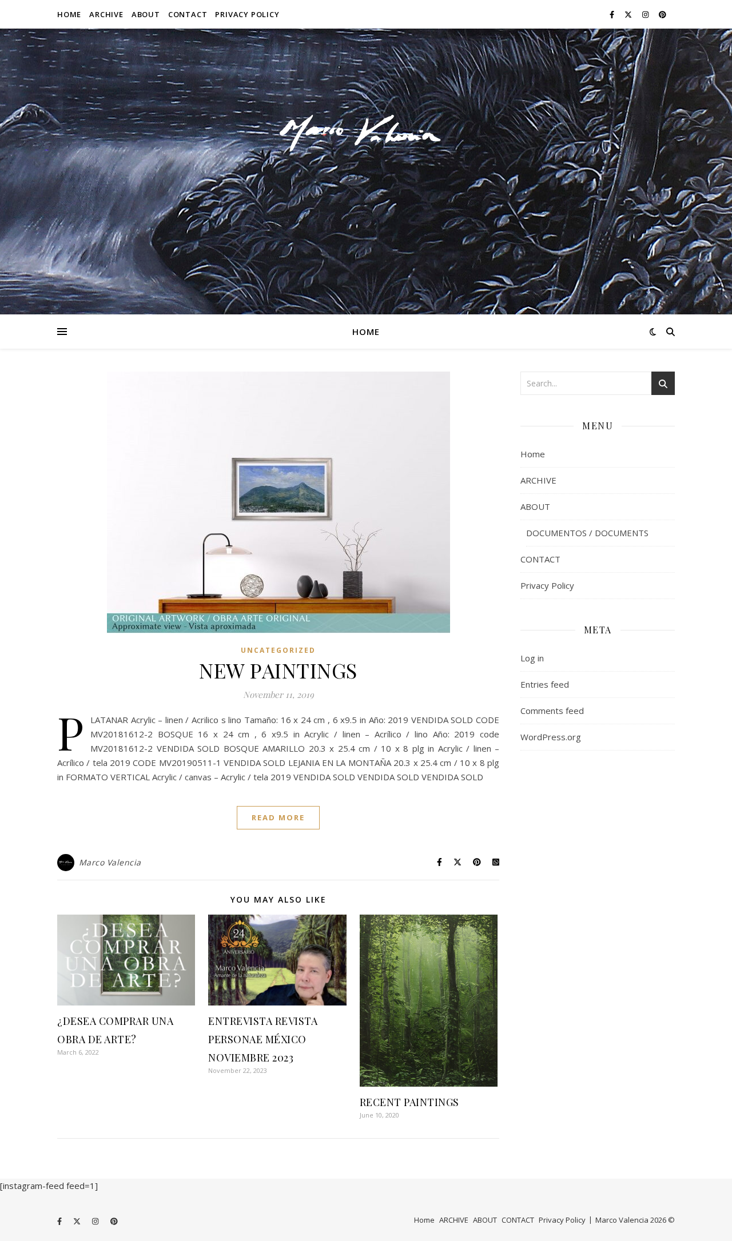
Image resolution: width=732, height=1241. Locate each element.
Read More (278, 817)
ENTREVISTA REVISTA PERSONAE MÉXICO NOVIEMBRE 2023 (262, 1039)
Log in (532, 658)
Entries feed (544, 684)
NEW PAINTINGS (278, 670)
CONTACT (188, 14)
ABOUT (146, 14)
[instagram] (646, 14)
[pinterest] (662, 14)
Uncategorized (278, 650)
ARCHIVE (106, 14)
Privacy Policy (247, 14)
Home (69, 14)
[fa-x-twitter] (629, 14)
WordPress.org (550, 737)
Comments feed (552, 710)
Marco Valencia (110, 862)
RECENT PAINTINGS (409, 1102)
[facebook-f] (613, 14)
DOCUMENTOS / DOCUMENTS (587, 532)
